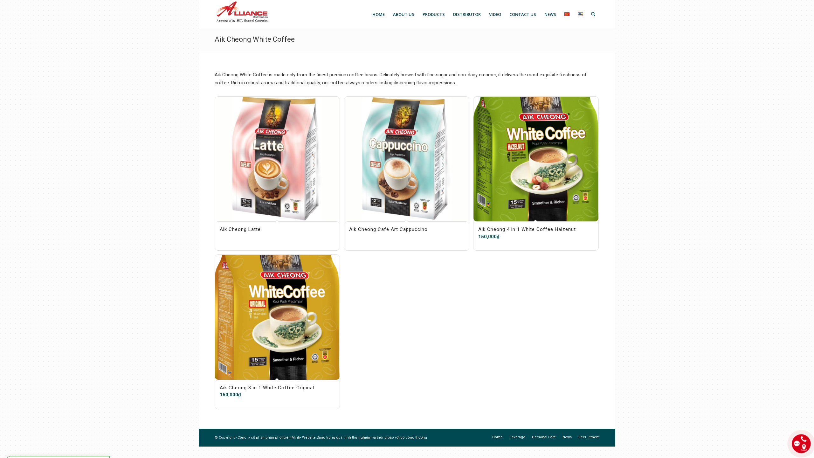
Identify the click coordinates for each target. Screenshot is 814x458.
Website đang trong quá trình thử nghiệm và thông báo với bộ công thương (364, 437)
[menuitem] (378, 14)
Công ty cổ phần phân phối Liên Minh (269, 437)
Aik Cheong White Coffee (255, 39)
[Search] (593, 14)
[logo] (241, 14)
